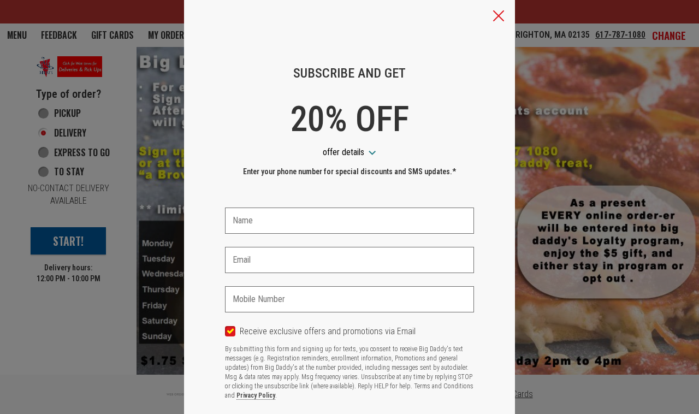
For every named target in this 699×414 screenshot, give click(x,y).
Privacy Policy (255, 395)
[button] (498, 16)
